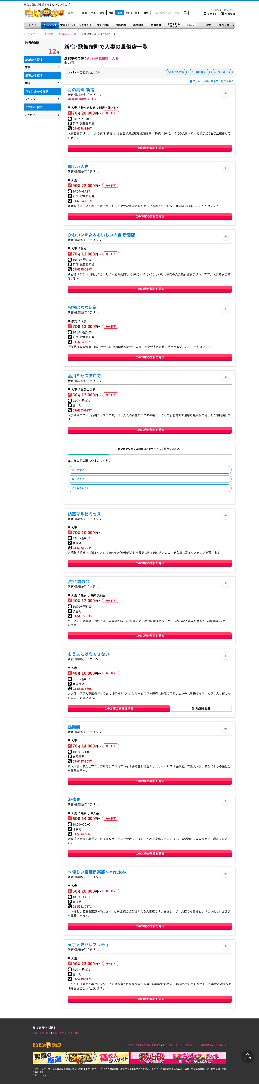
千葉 (93, 12)
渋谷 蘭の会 (79, 581)
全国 (84, 12)
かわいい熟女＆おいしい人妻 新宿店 (101, 235)
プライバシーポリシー (173, 1045)
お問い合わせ (219, 1045)
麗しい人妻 (78, 166)
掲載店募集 (206, 1045)
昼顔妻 (74, 727)
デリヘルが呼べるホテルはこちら (212, 81)
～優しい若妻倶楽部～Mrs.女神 (97, 872)
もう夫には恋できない (88, 654)
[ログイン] (225, 93)
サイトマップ (131, 1045)
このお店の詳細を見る (149, 148)
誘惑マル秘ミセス (84, 514)
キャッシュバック (173, 25)
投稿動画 (121, 25)
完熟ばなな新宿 (82, 307)
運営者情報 (144, 1045)
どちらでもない (81, 488)
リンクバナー (192, 1045)
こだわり (30, 114)
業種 (27, 83)
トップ (32, 25)
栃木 (137, 12)
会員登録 (230, 14)
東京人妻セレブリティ (88, 944)
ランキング (224, 72)
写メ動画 (138, 25)
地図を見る (203, 708)
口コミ (191, 25)
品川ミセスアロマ (84, 375)
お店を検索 (178, 71)
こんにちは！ (220, 10)
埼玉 (111, 12)
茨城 (102, 12)
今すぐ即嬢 (103, 25)
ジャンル (30, 99)
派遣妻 (74, 799)
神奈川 (128, 12)
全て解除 (69, 62)
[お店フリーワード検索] (185, 12)
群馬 (146, 12)
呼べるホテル (226, 25)
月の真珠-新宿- (82, 89)
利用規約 (156, 1045)
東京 (120, 12)
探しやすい (78, 470)
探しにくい (78, 479)
